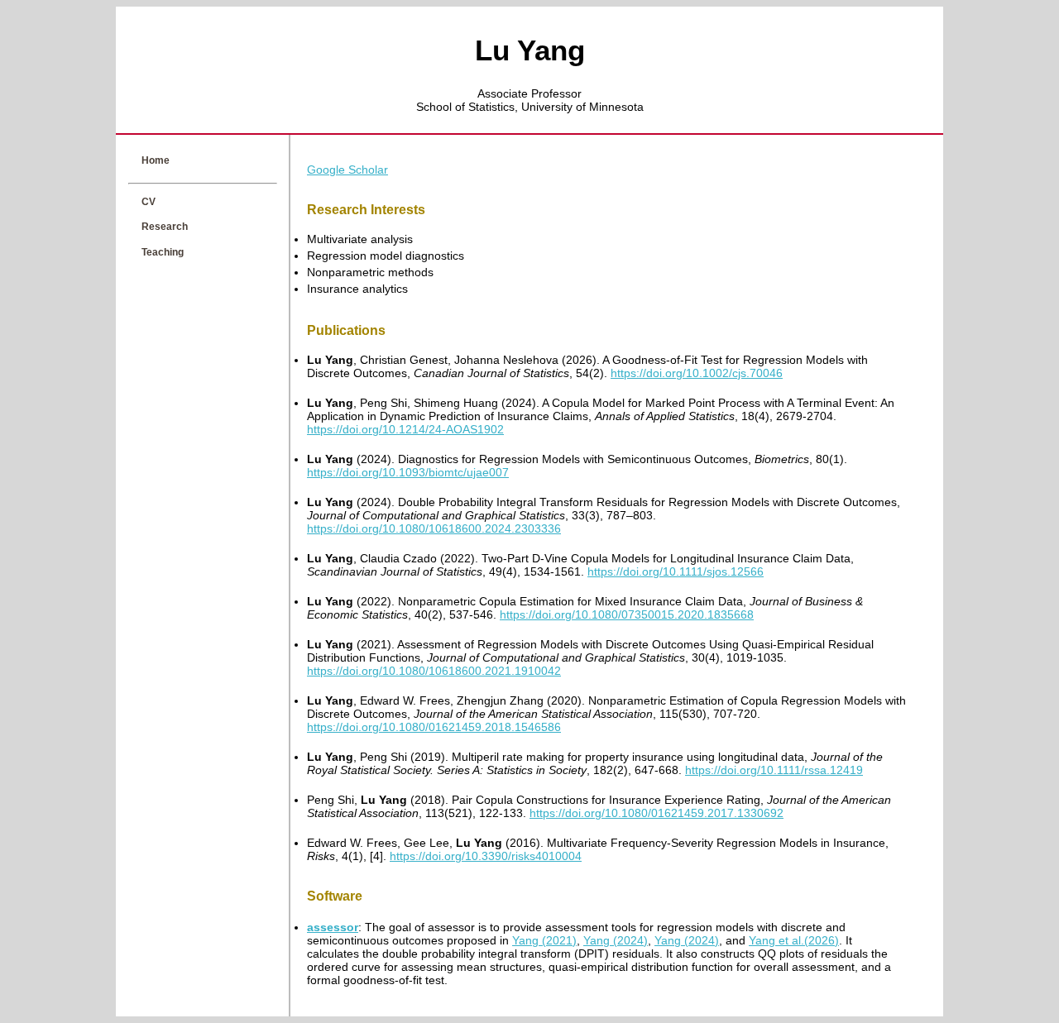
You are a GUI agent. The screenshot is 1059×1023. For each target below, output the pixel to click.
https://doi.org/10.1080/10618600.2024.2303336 (434, 528)
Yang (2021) (544, 940)
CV (148, 202)
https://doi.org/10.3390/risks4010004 (486, 856)
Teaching (162, 252)
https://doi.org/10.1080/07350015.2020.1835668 (627, 614)
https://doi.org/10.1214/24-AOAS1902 (405, 429)
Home (155, 160)
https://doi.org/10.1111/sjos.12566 (675, 571)
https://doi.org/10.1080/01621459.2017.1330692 (656, 813)
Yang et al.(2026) (794, 940)
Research (164, 226)
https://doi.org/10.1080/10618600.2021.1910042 (434, 670)
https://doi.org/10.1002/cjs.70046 (697, 373)
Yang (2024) (615, 940)
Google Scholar (347, 169)
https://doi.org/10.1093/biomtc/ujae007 (408, 472)
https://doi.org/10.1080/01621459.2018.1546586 (434, 727)
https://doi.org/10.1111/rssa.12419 (774, 770)
